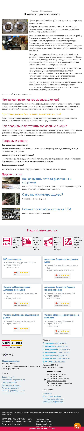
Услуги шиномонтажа (10, 388)
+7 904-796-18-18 (59, 362)
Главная (34, 11)
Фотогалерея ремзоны (52, 396)
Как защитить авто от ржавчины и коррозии (46, 180)
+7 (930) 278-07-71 (63, 352)
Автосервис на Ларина (55, 376)
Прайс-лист (47, 394)
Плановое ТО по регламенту (13, 380)
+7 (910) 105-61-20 (60, 355)
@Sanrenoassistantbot (10, 361)
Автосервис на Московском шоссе (59, 383)
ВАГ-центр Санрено (54, 385)
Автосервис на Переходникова (58, 379)
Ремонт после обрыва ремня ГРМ (46, 209)
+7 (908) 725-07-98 (61, 346)
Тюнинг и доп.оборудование (13, 391)
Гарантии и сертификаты (53, 399)
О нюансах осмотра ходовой (42, 194)
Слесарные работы (9, 382)
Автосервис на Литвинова (56, 374)
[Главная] (21, 343)
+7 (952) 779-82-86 (59, 343)
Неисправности (46, 11)
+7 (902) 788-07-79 (63, 349)
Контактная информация (53, 402)
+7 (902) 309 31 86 (63, 359)
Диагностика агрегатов (11, 385)
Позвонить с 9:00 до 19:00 (43, 429)
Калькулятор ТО (8, 377)
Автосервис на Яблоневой (56, 381)
